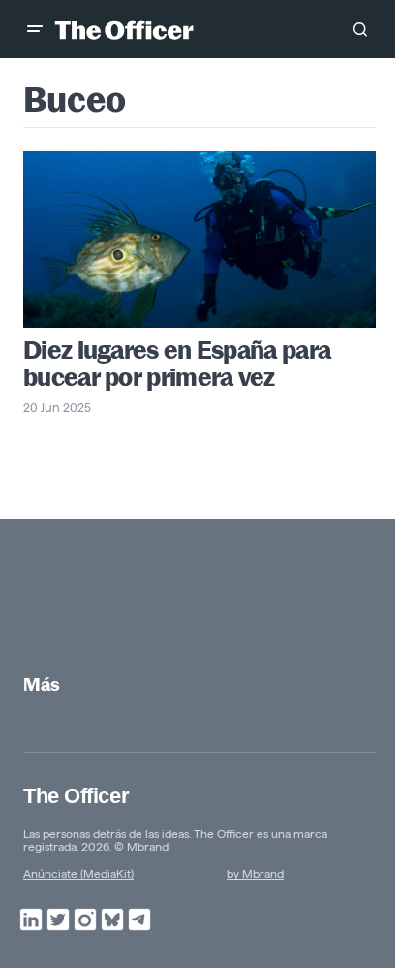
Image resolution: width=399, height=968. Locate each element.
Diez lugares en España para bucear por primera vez (176, 364)
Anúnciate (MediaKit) (78, 873)
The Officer (76, 796)
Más (41, 684)
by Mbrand (255, 873)
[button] (34, 29)
